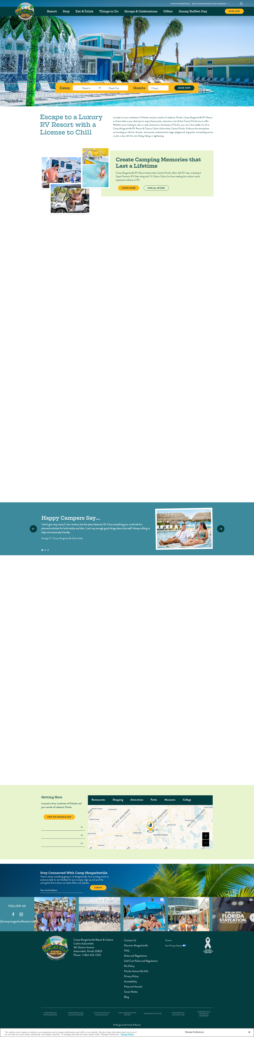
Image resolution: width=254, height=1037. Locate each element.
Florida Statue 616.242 (133, 971)
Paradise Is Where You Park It (195, 597)
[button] (42, 550)
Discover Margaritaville (133, 945)
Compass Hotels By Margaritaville (101, 1014)
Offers (168, 11)
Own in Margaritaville (180, 4)
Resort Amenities (103, 274)
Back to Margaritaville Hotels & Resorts (209, 4)
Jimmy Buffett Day (192, 11)
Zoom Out (205, 843)
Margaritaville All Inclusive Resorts (76, 1014)
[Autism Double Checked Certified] (208, 945)
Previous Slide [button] (33, 528)
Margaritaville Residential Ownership (203, 1014)
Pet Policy (129, 966)
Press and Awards (133, 987)
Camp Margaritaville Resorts (127, 1014)
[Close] (249, 1032)
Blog (126, 997)
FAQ (126, 951)
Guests (139, 88)
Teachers (90, 761)
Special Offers (158, 188)
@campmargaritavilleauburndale (18, 921)
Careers (168, 940)
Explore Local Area (69, 274)
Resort (52, 11)
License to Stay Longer (190, 642)
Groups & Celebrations (140, 11)
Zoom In (205, 835)
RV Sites (51, 456)
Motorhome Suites (118, 456)
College (187, 800)
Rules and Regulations (133, 956)
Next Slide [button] (220, 528)
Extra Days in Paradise (101, 642)
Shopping (118, 800)
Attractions (136, 800)
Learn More (130, 187)
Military (179, 727)
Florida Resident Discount (96, 684)
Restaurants (98, 800)
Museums (170, 800)
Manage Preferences (194, 1032)
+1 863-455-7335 (91, 955)
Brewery (96, 807)
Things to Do (108, 11)
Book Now (234, 11)
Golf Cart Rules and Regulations (133, 961)
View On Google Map (59, 816)
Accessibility (130, 981)
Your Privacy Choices (174, 945)
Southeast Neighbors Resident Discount (188, 684)
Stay (66, 11)
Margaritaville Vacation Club (178, 1014)
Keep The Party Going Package (100, 599)
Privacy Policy (131, 976)
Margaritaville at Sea (153, 1014)
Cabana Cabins (174, 456)
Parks (154, 800)
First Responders (96, 727)
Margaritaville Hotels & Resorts (50, 1014)
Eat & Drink (84, 11)
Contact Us (130, 940)
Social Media (131, 992)
